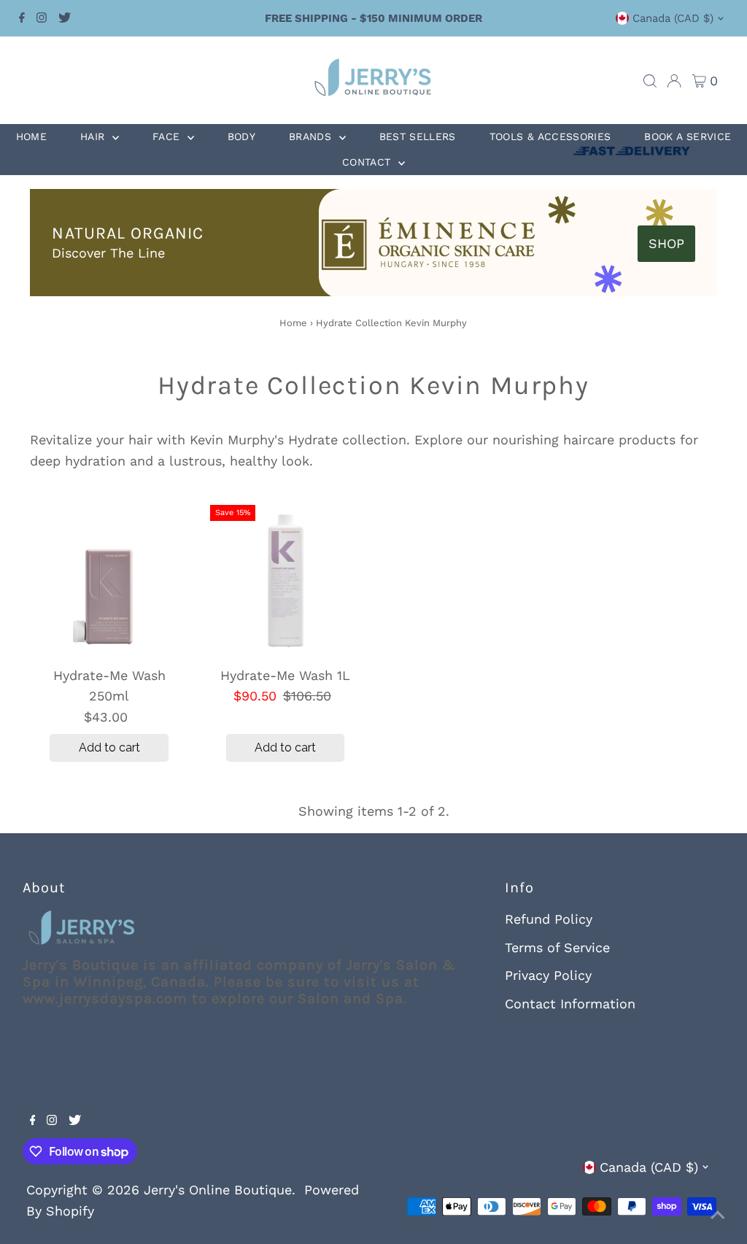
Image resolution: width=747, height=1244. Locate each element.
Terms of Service (557, 947)
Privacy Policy (548, 975)
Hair (94, 136)
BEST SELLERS (417, 136)
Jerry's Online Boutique (218, 1189)
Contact (368, 162)
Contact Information (570, 1003)
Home (31, 136)
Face (168, 136)
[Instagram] (41, 18)
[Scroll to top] (717, 1214)
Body (241, 136)
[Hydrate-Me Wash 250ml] (109, 580)
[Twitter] (64, 18)
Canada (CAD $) (672, 18)
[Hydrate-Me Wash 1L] (285, 580)
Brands (312, 136)
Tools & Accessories (550, 136)
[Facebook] (21, 18)
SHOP (666, 243)
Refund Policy (548, 919)
